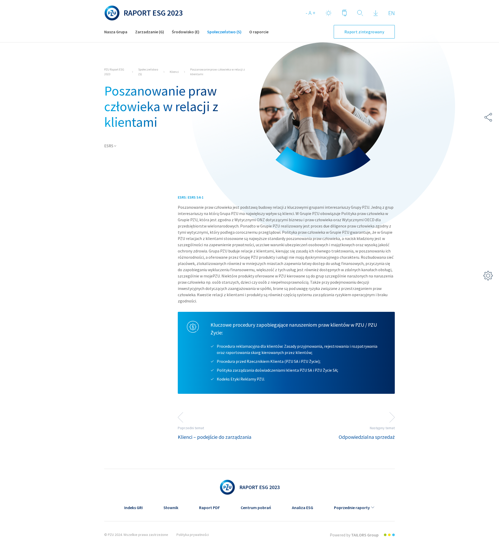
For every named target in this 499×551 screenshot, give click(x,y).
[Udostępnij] (488, 117)
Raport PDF (209, 507)
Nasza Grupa (115, 31)
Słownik (170, 507)
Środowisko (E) (185, 31)
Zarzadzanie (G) (149, 31)
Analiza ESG (302, 507)
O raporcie (258, 31)
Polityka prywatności (192, 534)
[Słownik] (344, 13)
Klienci (174, 72)
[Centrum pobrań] (375, 13)
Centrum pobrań (256, 507)
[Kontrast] (329, 13)
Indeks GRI (133, 507)
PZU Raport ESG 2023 (114, 71)
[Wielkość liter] (310, 13)
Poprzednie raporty (352, 507)
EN (391, 13)
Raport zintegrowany (364, 31)
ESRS (108, 145)
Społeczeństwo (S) (224, 31)
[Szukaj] (360, 13)
